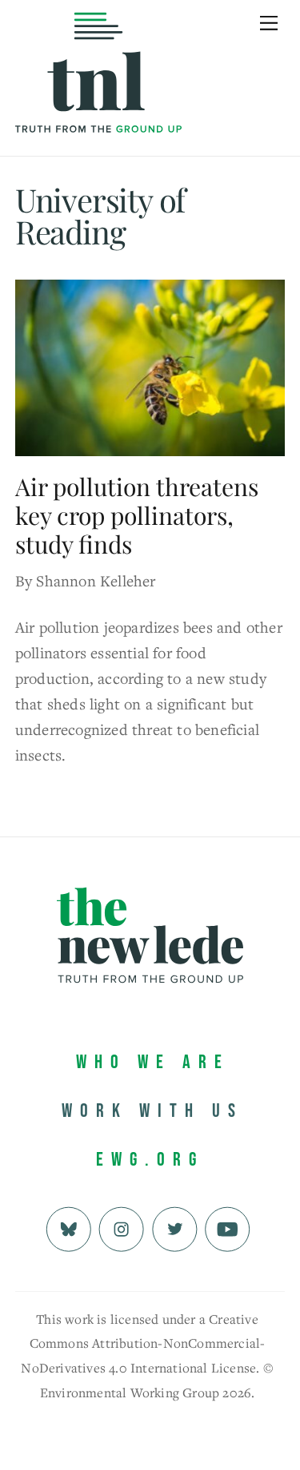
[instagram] (121, 1227)
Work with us (152, 1110)
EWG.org (150, 1159)
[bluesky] (68, 1227)
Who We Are (153, 1062)
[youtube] (227, 1227)
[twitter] (175, 1227)
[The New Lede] (98, 99)
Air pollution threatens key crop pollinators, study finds (136, 515)
